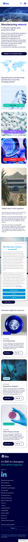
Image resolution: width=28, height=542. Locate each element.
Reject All (14, 293)
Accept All (14, 297)
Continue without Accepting (20, 243)
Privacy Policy (22, 536)
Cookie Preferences (23, 540)
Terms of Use (4, 537)
